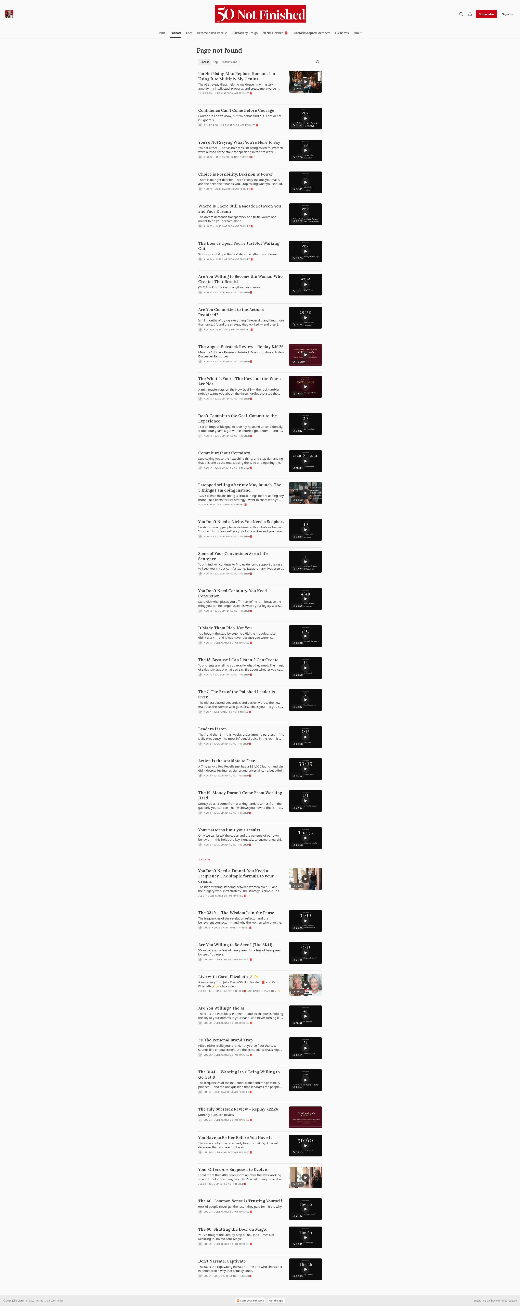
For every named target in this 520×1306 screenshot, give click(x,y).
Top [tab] (215, 62)
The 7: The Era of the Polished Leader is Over (236, 694)
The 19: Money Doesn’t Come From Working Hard (240, 795)
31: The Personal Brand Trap (225, 1040)
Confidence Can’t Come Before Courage (236, 110)
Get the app (276, 1300)
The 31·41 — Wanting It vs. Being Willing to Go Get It (239, 1074)
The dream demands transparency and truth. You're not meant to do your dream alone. (237, 219)
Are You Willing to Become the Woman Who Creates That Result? (240, 279)
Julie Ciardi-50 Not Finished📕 (233, 93)
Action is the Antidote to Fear (226, 760)
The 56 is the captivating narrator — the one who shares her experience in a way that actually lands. (240, 1269)
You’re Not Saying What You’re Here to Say (239, 142)
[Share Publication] (470, 14)
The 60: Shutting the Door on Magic (232, 1229)
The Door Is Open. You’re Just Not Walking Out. (238, 246)
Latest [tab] (205, 62)
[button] (161, 33)
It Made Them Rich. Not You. (225, 627)
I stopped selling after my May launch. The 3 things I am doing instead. (239, 487)
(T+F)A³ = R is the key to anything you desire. (229, 287)
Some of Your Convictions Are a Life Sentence (233, 556)
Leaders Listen (212, 728)
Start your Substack (252, 1300)
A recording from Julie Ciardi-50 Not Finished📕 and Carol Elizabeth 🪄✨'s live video (238, 984)
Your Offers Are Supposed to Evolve (232, 1169)
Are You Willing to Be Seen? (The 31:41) (235, 944)
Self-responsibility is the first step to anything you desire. (238, 254)
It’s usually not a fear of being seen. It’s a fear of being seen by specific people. (239, 952)
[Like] (201, 130)
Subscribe (486, 14)
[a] (305, 82)
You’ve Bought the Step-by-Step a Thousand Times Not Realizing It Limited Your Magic (236, 1237)
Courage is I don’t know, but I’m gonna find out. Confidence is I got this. (240, 118)
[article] (260, 86)
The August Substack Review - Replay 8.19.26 (241, 346)
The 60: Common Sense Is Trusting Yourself (240, 1201)
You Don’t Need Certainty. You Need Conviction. (232, 593)
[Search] (461, 14)
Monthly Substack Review (216, 1115)
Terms (39, 1300)
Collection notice (54, 1300)
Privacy (30, 1300)
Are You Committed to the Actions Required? (231, 312)
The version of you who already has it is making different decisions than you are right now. (238, 1145)
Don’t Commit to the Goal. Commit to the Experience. (237, 418)
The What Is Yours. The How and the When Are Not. (239, 381)
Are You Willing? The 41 (221, 1008)
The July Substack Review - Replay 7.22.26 (238, 1109)
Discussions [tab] (229, 62)
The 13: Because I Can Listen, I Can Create (238, 659)
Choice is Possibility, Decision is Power (235, 174)
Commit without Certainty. (224, 453)
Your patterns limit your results (229, 829)
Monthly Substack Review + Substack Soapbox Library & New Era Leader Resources (241, 354)
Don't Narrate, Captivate (222, 1261)
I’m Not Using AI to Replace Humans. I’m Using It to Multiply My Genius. (236, 76)
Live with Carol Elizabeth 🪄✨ (228, 976)
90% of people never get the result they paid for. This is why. (240, 1206)
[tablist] (218, 62)
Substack (479, 1300)
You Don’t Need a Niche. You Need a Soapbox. (241, 521)
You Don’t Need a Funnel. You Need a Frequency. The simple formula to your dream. (236, 876)
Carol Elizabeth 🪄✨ (267, 991)
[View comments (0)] (227, 130)
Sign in (507, 14)
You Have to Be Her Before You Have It (235, 1137)
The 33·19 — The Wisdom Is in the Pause (236, 912)
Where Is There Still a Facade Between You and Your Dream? (239, 209)
